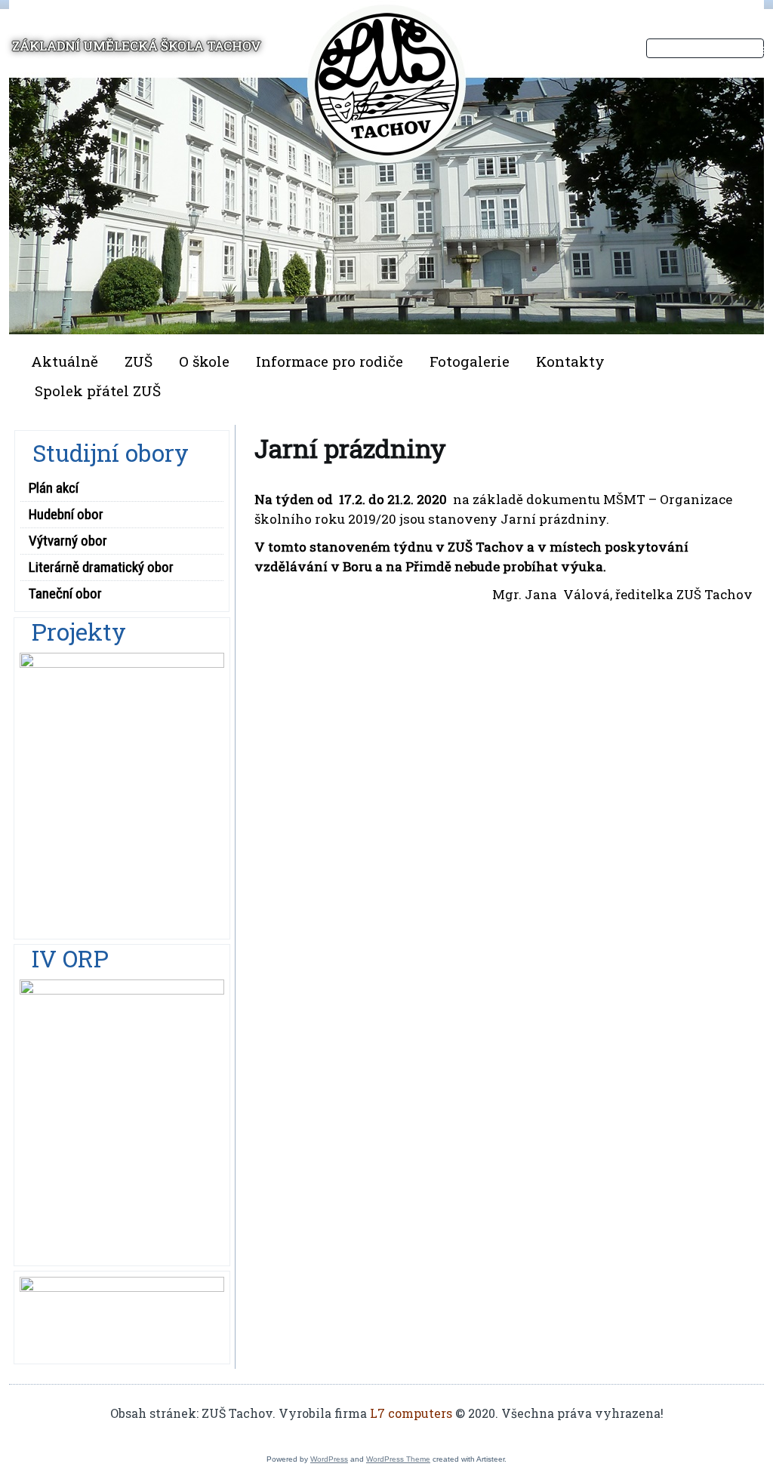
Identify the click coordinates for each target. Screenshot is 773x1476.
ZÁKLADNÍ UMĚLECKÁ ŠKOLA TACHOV (136, 45)
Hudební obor (66, 514)
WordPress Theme (398, 1459)
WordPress (329, 1459)
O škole (204, 361)
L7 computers (411, 1413)
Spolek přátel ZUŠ (98, 390)
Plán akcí (54, 488)
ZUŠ (138, 361)
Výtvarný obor (68, 540)
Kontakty (570, 361)
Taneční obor (65, 593)
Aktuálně (64, 361)
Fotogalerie (470, 361)
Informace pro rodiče (329, 361)
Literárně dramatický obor (101, 567)
